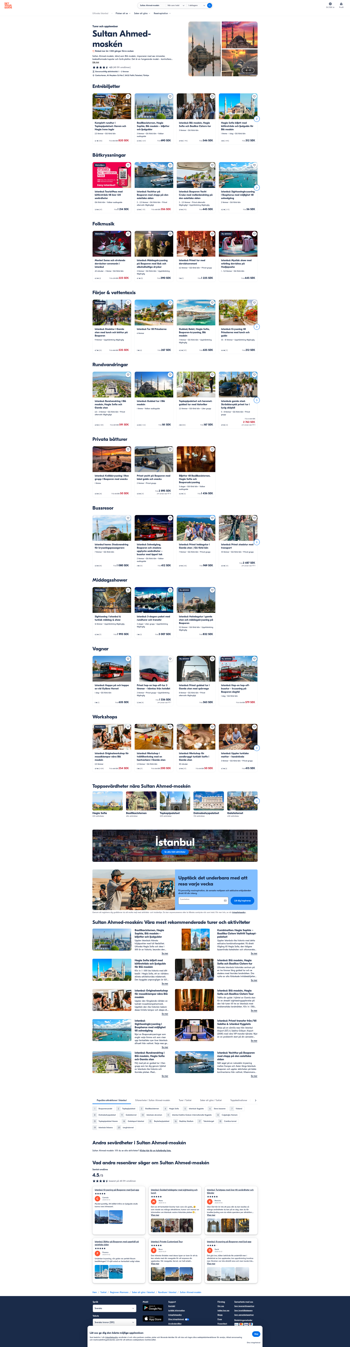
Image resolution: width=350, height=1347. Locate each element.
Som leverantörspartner (244, 1306)
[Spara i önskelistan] (128, 96)
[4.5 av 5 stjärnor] (100, 67)
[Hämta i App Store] (153, 1319)
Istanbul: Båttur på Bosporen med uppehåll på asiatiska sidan (117, 1243)
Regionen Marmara (119, 1292)
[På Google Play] (153, 1308)
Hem (94, 1292)
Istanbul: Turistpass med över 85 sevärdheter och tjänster (230, 1191)
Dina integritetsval (176, 1319)
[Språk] (330, 4)
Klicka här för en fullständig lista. (155, 1150)
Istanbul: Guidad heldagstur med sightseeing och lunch (174, 1191)
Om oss (221, 1306)
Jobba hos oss (223, 1310)
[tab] (111, 1100)
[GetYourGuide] (8, 5)
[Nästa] (257, 119)
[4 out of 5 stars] (231, 1245)
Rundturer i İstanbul (167, 1292)
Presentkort (222, 1323)
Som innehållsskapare (243, 1310)
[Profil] (341, 4)
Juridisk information (176, 1310)
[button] (111, 118)
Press (220, 1319)
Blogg (220, 1315)
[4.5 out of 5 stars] (100, 1181)
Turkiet (103, 1292)
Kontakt (171, 1306)
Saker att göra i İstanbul (143, 1292)
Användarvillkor (175, 1323)
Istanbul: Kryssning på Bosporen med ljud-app (117, 1190)
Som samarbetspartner (244, 1315)
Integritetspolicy (239, 912)
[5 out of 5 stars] (119, 1194)
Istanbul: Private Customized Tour (167, 1241)
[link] (111, 118)
